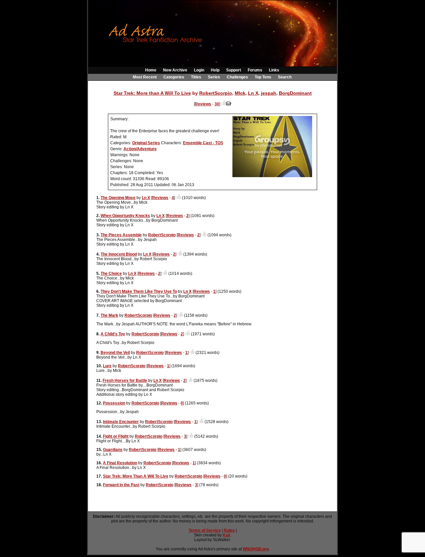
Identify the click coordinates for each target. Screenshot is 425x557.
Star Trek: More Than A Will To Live (135, 476)
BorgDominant (295, 93)
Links (274, 70)
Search (285, 77)
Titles (196, 77)
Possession (114, 403)
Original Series (146, 143)
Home (150, 70)
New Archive (175, 70)
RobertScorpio (215, 93)
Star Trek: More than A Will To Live (152, 93)
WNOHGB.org (256, 549)
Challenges (237, 77)
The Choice (111, 273)
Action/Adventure (140, 149)
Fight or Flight (115, 436)
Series (214, 77)
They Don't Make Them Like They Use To (139, 291)
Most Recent (145, 77)
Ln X (253, 93)
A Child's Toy (113, 334)
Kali (226, 535)
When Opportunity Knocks (125, 215)
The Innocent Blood (119, 254)
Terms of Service (205, 530)
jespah (268, 93)
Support (233, 70)
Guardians (113, 449)
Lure (107, 366)
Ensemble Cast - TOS (203, 143)
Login (199, 70)
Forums (255, 70)
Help (215, 70)
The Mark (109, 315)
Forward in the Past (121, 485)
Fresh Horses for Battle (125, 380)
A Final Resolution (120, 463)
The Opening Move (118, 197)
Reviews (203, 104)
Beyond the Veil (115, 352)
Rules (229, 530)
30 (216, 104)
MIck (240, 93)
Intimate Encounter (121, 421)
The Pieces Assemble (121, 235)
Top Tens (263, 77)
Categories (173, 77)
